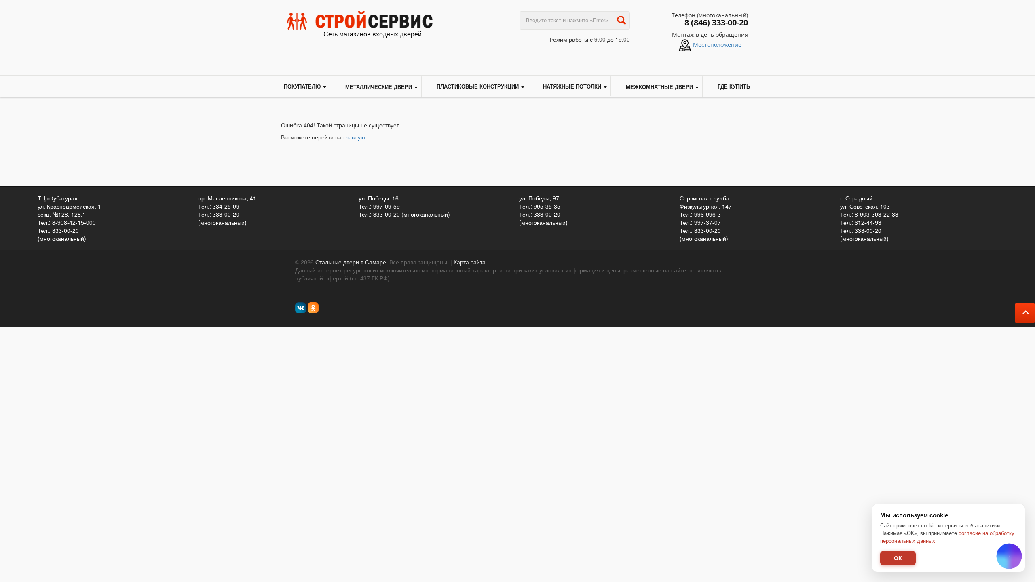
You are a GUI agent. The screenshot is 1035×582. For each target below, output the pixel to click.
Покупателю (303, 86)
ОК (898, 558)
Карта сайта (470, 262)
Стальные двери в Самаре (350, 262)
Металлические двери (378, 87)
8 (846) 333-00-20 (716, 22)
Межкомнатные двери (659, 87)
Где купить (734, 86)
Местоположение (717, 44)
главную (354, 137)
